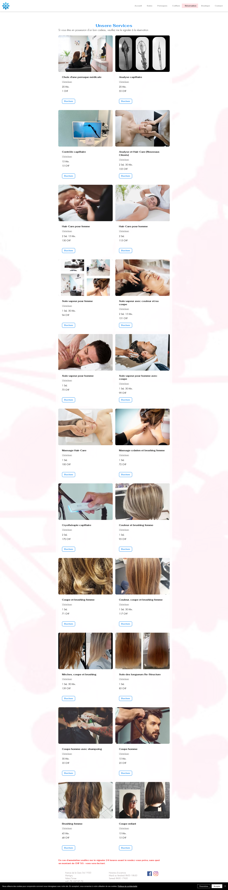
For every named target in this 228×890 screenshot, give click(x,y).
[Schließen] (225, 886)
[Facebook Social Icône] (149, 873)
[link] (85, 77)
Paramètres (203, 886)
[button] (149, 6)
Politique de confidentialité (127, 886)
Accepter (217, 886)
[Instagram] (156, 873)
